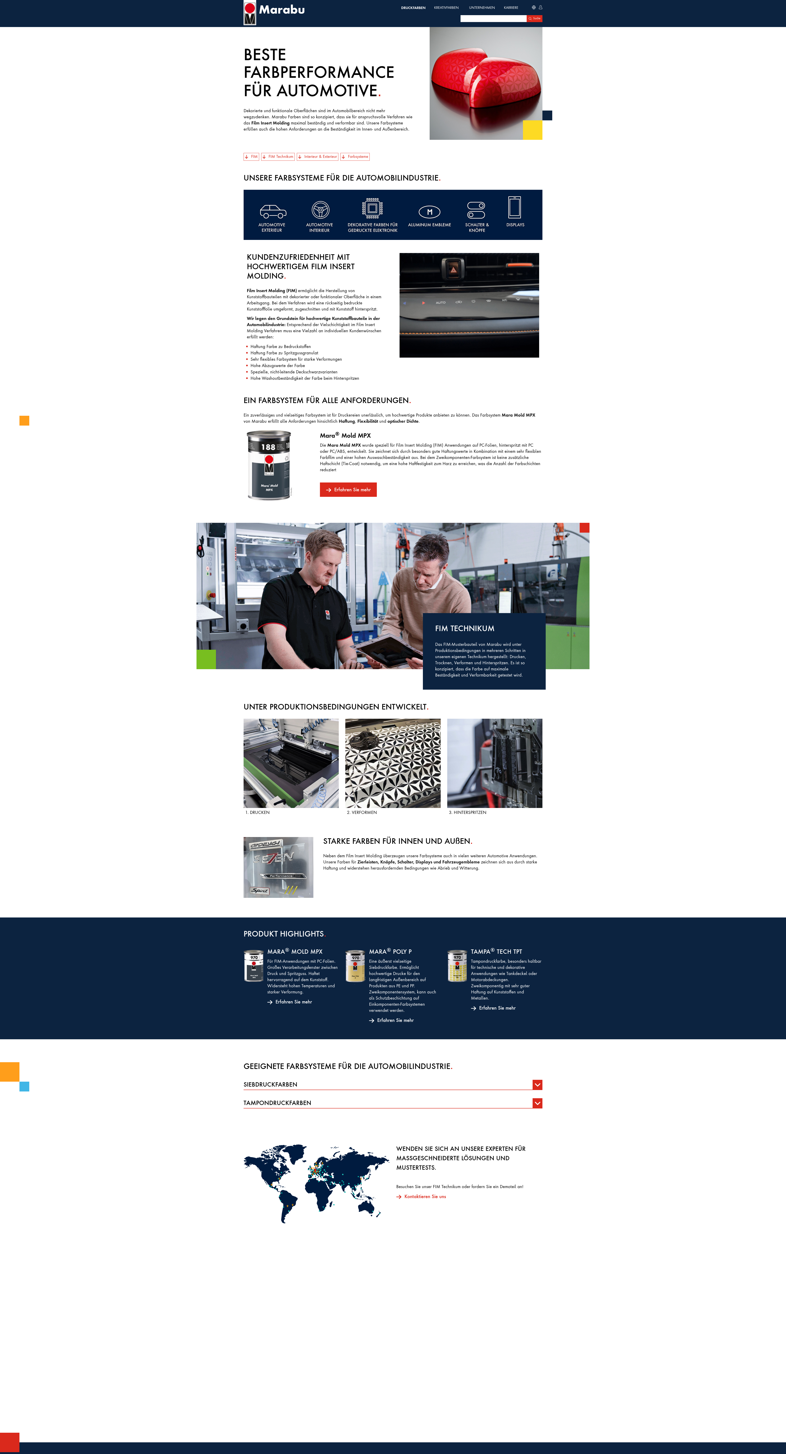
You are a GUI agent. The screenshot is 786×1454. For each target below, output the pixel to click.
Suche (536, 18)
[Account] (540, 8)
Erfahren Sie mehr (352, 490)
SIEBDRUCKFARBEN (270, 1085)
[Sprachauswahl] (534, 8)
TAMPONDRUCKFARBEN (277, 1103)
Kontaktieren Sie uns (425, 1196)
